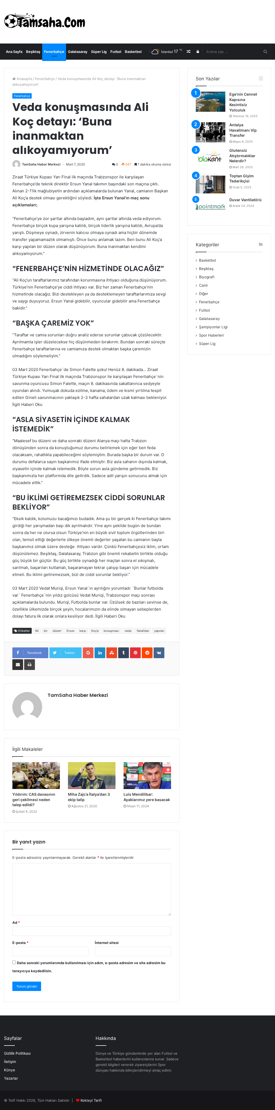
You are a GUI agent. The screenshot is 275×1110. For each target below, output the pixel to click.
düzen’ (57, 631)
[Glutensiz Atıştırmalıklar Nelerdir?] (210, 158)
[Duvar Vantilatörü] (210, 207)
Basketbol (133, 51)
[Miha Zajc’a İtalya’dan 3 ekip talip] (91, 775)
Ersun (70, 631)
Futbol (115, 51)
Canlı (203, 285)
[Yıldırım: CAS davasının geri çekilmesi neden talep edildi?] (36, 775)
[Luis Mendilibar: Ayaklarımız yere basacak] (147, 775)
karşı (82, 631)
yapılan (159, 631)
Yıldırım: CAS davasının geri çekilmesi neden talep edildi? (33, 799)
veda (128, 631)
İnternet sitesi (107, 942)
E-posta (20, 942)
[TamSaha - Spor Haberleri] (46, 22)
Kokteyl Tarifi (91, 1100)
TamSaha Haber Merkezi (41, 164)
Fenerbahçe (54, 51)
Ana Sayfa (14, 51)
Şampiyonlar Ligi (213, 327)
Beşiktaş (33, 51)
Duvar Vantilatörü (245, 199)
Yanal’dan (142, 631)
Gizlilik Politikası (17, 1053)
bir (46, 631)
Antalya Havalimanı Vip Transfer (243, 130)
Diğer (203, 293)
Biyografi (206, 277)
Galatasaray (77, 51)
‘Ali (37, 631)
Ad (16, 922)
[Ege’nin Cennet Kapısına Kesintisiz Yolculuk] (210, 102)
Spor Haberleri (211, 335)
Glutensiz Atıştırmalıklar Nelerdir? (242, 155)
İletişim (10, 1061)
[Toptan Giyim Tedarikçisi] (210, 183)
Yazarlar (11, 1078)
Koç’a (95, 631)
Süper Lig (99, 51)
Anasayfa (24, 79)
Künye (9, 1070)
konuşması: (112, 631)
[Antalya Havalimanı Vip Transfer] (210, 132)
